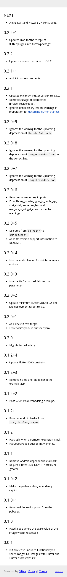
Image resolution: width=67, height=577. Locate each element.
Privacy (32, 571)
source (59, 571)
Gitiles (22, 571)
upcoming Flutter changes (44, 111)
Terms (43, 571)
